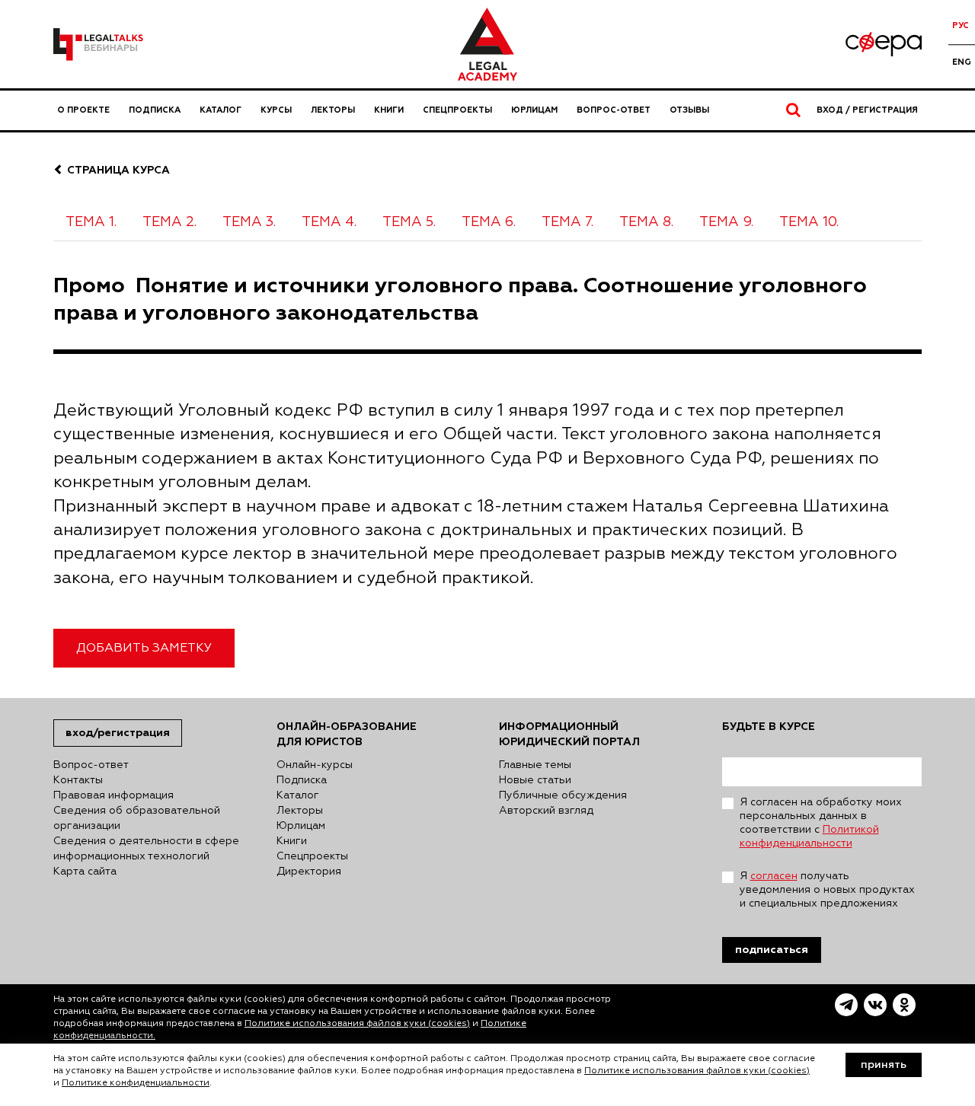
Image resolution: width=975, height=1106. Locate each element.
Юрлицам (534, 110)
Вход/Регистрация (118, 732)
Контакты (78, 780)
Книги (389, 110)
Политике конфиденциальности (135, 1083)
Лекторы (333, 110)
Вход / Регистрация (867, 110)
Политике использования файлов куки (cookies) (357, 1023)
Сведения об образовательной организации (136, 818)
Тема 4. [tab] (329, 222)
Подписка (155, 110)
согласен (774, 876)
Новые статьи (535, 780)
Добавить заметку (144, 648)
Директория (309, 871)
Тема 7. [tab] (567, 222)
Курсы (276, 110)
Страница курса (117, 170)
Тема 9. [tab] (726, 222)
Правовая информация (113, 795)
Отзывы (689, 110)
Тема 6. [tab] (489, 222)
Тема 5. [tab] (409, 222)
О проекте (83, 110)
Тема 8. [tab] (646, 222)
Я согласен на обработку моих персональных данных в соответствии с (821, 823)
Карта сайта (85, 871)
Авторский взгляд (546, 810)
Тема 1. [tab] (91, 222)
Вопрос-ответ (614, 110)
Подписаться (771, 949)
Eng (961, 62)
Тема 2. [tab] (169, 222)
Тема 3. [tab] (249, 222)
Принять (883, 1065)
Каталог (220, 110)
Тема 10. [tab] (809, 222)
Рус (960, 25)
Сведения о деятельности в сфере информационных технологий (146, 849)
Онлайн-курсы (315, 765)
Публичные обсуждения (563, 795)
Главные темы (535, 765)
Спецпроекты (457, 110)
